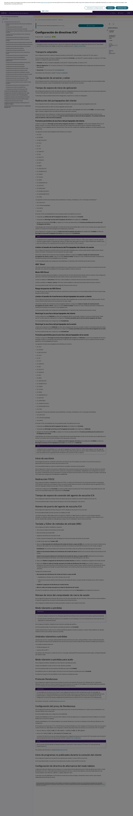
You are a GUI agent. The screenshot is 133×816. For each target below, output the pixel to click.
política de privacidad (45, 2)
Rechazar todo (122, 8)
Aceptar (110, 8)
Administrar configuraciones (95, 8)
